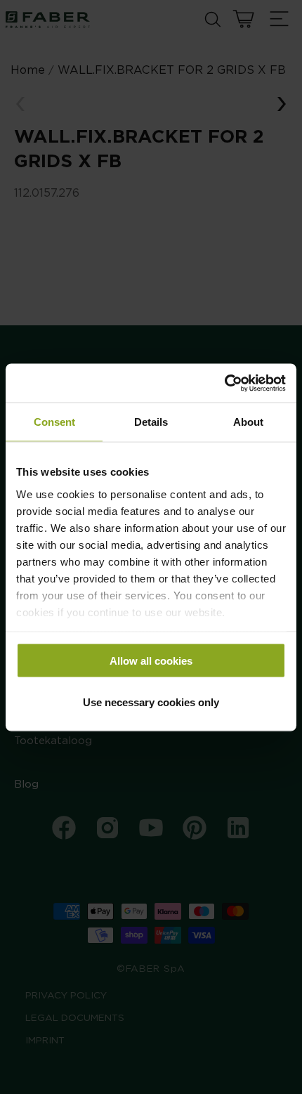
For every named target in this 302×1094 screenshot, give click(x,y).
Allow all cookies (151, 661)
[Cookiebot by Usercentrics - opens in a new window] (224, 383)
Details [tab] (151, 422)
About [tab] (248, 422)
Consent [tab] (54, 422)
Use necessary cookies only (151, 702)
